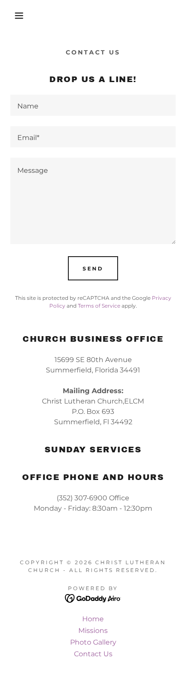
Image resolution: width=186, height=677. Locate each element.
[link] (93, 598)
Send (93, 268)
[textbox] (93, 105)
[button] (14, 15)
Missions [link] (93, 630)
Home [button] (93, 619)
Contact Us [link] (93, 654)
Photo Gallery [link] (93, 642)
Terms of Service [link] (99, 305)
